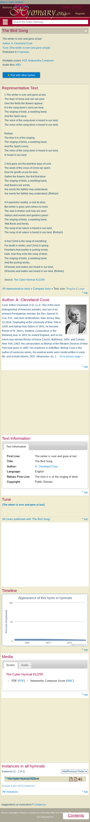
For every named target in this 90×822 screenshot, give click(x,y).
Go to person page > (71, 356)
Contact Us (34, 813)
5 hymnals (23, 52)
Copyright (13, 813)
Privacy (23, 813)
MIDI (18, 64)
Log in (66, 13)
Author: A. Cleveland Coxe (17, 43)
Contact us (40, 804)
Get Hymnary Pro (45, 817)
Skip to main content (11, 2)
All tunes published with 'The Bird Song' (26, 519)
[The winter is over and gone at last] (23, 504)
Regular (71, 288)
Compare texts (42, 288)
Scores (10, 665)
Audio (24, 665)
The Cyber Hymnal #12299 (29, 279)
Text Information (16, 446)
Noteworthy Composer (41, 60)
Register (80, 13)
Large (81, 288)
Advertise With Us (49, 813)
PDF (24, 60)
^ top (85, 292)
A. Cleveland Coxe (46, 466)
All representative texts (16, 288)
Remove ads (10, 7)
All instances (10, 791)
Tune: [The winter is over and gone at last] (26, 47)
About (4, 813)
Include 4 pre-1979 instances (18, 785)
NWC (70, 680)
